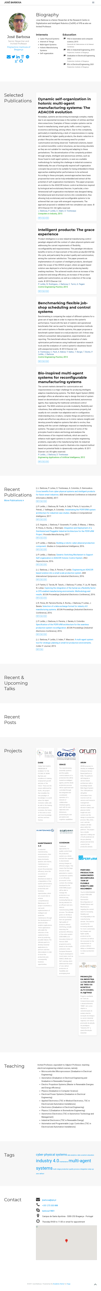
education (90, 1155)
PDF (40, 218)
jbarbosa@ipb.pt (49, 1200)
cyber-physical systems (51, 1154)
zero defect (40, 1174)
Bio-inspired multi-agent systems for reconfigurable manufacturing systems (62, 377)
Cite (43, 218)
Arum (83, 762)
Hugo (68, 1284)
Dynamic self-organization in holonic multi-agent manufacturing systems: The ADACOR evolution (64, 105)
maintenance (63, 1162)
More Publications (13, 500)
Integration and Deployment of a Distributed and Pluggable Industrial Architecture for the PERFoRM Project (65, 531)
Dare (40, 763)
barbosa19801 (48, 1211)
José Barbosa (12, 2)
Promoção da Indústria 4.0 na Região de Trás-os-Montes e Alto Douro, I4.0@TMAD (87, 985)
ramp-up (91, 1169)
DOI (47, 218)
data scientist (82, 1155)
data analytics (72, 1155)
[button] (66, 1240)
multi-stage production (61, 1169)
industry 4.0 (47, 1160)
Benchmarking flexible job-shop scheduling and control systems (64, 307)
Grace (62, 764)
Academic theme (58, 1284)
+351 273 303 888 (50, 1205)
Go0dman (64, 843)
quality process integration (78, 1169)
